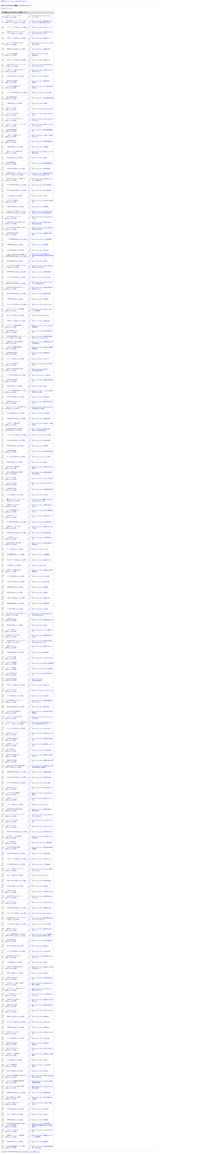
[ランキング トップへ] (6, 8)
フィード (29, 16)
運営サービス (36, 1151)
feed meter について (27, 1151)
